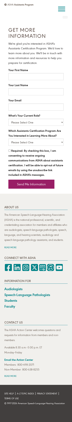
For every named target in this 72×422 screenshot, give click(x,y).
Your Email (14, 100)
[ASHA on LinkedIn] (17, 270)
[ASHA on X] (34, 270)
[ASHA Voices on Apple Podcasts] (51, 270)
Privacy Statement (47, 393)
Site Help (9, 393)
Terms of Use (11, 398)
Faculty (9, 306)
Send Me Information (31, 184)
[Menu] (61, 6)
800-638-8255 (30, 369)
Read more (10, 247)
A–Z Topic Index (25, 393)
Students (10, 300)
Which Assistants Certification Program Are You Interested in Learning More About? (34, 132)
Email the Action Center (18, 359)
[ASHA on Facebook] (8, 270)
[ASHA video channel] (43, 270)
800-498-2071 (25, 364)
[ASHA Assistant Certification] (18, 4)
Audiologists (13, 288)
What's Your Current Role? (24, 115)
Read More (10, 376)
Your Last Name (18, 85)
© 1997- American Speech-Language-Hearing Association (34, 403)
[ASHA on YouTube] (59, 270)
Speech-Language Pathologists (27, 294)
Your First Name (18, 70)
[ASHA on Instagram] (26, 270)
